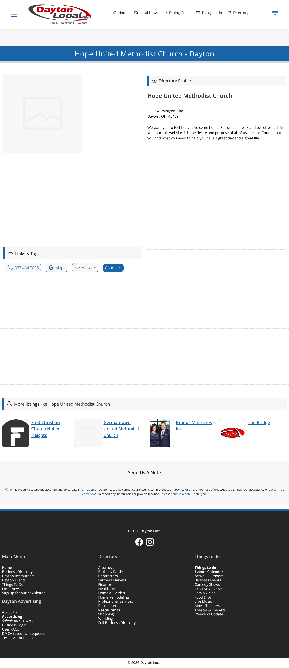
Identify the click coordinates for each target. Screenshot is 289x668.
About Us (9, 612)
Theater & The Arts (210, 610)
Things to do (211, 12)
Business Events (208, 580)
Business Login (14, 625)
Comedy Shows (207, 584)
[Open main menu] (14, 14)
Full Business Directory (117, 622)
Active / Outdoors (209, 576)
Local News (148, 12)
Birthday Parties (111, 571)
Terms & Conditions (18, 638)
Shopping (106, 614)
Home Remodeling (113, 597)
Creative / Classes (209, 589)
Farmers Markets (112, 580)
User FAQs (10, 629)
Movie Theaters (207, 605)
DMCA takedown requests (23, 633)
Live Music (203, 601)
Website (88, 267)
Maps (60, 267)
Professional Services (115, 601)
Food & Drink (205, 597)
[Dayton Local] (61, 14)
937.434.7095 (26, 267)
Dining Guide (179, 12)
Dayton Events (14, 580)
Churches (113, 267)
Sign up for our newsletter (23, 593)
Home (122, 12)
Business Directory (17, 571)
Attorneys (106, 567)
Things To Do (12, 584)
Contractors (108, 576)
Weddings (106, 618)
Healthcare (107, 589)
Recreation (107, 605)
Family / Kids (205, 593)
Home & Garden (111, 593)
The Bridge (259, 422)
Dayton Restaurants (18, 576)
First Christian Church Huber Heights (45, 429)
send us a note (181, 494)
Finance (104, 584)
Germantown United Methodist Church (121, 429)
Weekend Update (209, 614)
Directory (240, 12)
